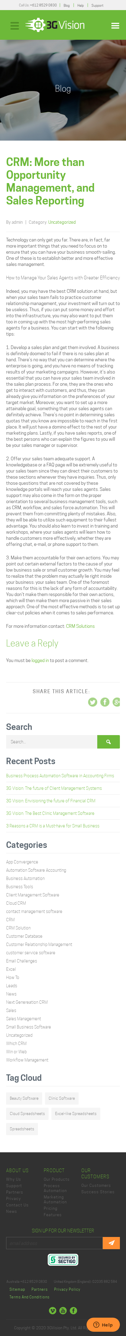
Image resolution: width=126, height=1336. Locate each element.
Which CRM (16, 1043)
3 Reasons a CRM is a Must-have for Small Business (52, 825)
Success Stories (98, 1191)
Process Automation (55, 1188)
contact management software (34, 911)
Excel (11, 969)
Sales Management (23, 1018)
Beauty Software (24, 1098)
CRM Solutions (80, 626)
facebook (73, 1310)
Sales (11, 1010)
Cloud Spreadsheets (27, 1113)
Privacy (13, 1198)
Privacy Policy (67, 1289)
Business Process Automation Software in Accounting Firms (60, 775)
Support (97, 5)
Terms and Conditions (29, 1297)
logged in (40, 660)
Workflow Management (27, 1060)
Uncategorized (62, 222)
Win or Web (16, 1051)
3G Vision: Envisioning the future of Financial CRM (50, 800)
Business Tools (19, 886)
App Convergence (22, 861)
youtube (63, 1310)
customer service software (30, 952)
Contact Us (17, 1204)
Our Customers (96, 1185)
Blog (67, 5)
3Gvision (54, 25)
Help (80, 5)
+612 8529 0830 (43, 5)
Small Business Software (28, 1027)
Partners (14, 1192)
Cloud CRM (16, 903)
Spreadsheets (22, 1129)
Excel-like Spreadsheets (76, 1113)
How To (12, 977)
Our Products (57, 1179)
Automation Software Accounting (36, 870)
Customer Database (24, 936)
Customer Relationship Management (39, 944)
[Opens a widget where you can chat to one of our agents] (103, 1325)
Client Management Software (32, 895)
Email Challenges (21, 961)
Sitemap (17, 1289)
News (11, 994)
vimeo (52, 1310)
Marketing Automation (55, 1199)
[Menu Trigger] (14, 25)
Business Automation (25, 878)
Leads (11, 985)
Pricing (50, 1208)
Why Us (13, 1179)
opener (115, 25)
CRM (10, 919)
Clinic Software (62, 1098)
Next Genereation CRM (27, 1002)
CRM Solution (18, 928)
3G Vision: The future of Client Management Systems (54, 788)
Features (53, 1214)
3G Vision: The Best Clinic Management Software (50, 813)
